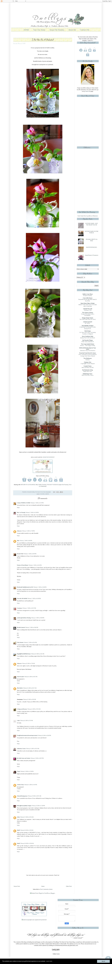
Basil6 (18, 830)
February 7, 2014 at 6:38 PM (32, 512)
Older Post (69, 886)
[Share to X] (59, 492)
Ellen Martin (20, 688)
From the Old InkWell (22, 598)
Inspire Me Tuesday (63, 484)
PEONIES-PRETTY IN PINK (91, 240)
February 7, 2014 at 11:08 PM (37, 617)
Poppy (18, 771)
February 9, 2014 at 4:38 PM (27, 771)
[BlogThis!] (58, 492)
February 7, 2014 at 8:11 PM (26, 540)
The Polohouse (88, 358)
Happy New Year (87, 371)
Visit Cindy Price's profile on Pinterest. (87, 216)
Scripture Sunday (87, 295)
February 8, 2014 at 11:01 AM (29, 699)
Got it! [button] (103, 961)
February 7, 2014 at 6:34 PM (37, 502)
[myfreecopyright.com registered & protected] (34, 919)
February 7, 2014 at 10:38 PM (34, 598)
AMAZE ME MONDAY (48, 457)
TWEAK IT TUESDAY (52, 484)
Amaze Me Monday (56, 30)
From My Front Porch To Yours (87, 353)
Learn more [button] (49, 961)
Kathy (18, 817)
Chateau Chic (87, 362)
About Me (72, 30)
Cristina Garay (20, 784)
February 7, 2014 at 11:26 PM (31, 627)
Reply (18, 507)
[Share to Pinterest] (62, 492)
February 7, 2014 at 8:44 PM (35, 565)
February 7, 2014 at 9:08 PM (39, 587)
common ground (87, 321)
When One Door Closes (87, 375)
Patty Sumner (20, 642)
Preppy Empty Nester (87, 318)
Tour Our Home (39, 30)
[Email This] (56, 492)
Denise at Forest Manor (22, 565)
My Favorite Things (87, 340)
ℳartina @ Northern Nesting (24, 617)
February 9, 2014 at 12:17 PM (37, 758)
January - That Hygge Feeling (87, 345)
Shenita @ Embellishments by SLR (25, 587)
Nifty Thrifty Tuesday (41, 484)
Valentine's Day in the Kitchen (87, 350)
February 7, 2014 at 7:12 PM (28, 531)
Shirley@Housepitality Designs (24, 805)
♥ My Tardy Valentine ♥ (88, 341)
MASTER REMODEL (91, 247)
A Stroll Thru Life (87, 308)
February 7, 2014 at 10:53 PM (29, 608)
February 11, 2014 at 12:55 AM (34, 796)
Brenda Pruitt (20, 553)
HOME (26, 30)
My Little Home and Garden (23, 758)
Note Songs (87, 331)
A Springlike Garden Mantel (88, 363)
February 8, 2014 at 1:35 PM (26, 720)
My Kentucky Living (87, 370)
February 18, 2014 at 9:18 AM (26, 830)
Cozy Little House (87, 298)
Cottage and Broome (22, 709)
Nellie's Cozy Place (88, 294)
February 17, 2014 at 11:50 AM (27, 817)
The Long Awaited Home (87, 344)
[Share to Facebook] (61, 492)
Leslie (18, 720)
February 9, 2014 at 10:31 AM (32, 748)
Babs (18, 540)
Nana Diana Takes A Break (87, 303)
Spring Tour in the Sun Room (87, 337)
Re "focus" (87, 323)
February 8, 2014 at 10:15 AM (30, 676)
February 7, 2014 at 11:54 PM (30, 642)
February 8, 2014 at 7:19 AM (28, 663)
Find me (88, 359)
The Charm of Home (87, 312)
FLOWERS (42, 494)
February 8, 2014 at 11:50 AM (33, 709)
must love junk (20, 676)
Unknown (19, 531)
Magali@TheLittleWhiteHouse (24, 653)
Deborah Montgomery (22, 796)
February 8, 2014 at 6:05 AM (37, 653)
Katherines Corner (21, 748)
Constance (19, 608)
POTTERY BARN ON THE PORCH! (91, 232)
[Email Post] (54, 491)
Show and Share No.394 (87, 367)
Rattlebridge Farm (87, 374)
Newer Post (17, 886)
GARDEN (47, 494)
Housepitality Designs (87, 325)
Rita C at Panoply (21, 512)
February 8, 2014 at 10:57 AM (29, 688)
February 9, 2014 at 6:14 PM (30, 784)
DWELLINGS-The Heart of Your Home (87, 348)
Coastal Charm (88, 366)
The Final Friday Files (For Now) (88, 319)
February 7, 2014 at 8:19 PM (30, 553)
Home (42, 886)
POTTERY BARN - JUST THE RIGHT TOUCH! (91, 224)
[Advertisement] (56, 6)
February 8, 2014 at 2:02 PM (44, 735)
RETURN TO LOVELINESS (28, 484)
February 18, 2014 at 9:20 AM (27, 843)
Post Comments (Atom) (46, 889)
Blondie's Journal (21, 627)
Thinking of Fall (87, 310)
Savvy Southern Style (87, 336)
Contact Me (84, 30)
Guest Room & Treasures (91, 255)
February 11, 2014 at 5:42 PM (38, 805)
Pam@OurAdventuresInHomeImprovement (27, 735)
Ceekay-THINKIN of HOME (23, 502)
